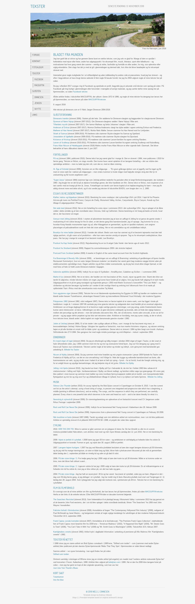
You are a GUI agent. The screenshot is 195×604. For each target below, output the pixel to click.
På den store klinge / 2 (67, 466)
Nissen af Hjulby (60, 355)
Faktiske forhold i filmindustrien (66, 510)
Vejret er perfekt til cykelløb (69, 440)
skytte (37, 108)
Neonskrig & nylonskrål (62, 399)
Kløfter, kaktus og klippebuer (65, 197)
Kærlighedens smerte (62, 532)
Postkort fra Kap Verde (62, 243)
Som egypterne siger (61, 293)
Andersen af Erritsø (61, 127)
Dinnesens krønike (61, 118)
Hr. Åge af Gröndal (61, 169)
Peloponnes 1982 (60, 301)
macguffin (39, 85)
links (34, 114)
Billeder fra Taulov (71, 350)
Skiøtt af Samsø (60, 134)
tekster (36, 73)
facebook (38, 79)
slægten (36, 91)
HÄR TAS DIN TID (66, 429)
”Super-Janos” (59, 180)
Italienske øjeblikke (61, 272)
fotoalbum (37, 67)
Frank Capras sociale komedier (66, 521)
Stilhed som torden (61, 554)
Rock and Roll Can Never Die (65, 407)
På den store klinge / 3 (67, 458)
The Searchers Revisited (63, 499)
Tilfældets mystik (60, 124)
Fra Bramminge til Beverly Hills (66, 258)
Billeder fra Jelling (155, 377)
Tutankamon (58, 577)
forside (36, 54)
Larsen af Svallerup (61, 143)
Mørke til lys (58, 277)
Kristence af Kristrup (61, 140)
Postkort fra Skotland (62, 248)
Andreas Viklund (105, 595)
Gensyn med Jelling (61, 219)
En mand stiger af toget (63, 341)
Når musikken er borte (62, 417)
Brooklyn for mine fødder (63, 232)
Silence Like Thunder (62, 386)
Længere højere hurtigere (68, 448)
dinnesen (38, 97)
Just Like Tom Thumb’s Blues (65, 568)
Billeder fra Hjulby (126, 363)
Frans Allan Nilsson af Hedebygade (67, 146)
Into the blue (58, 580)
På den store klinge (66, 474)
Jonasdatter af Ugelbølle (63, 137)
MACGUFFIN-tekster (97, 99)
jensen (38, 103)
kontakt (36, 61)
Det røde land (58, 208)
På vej (56, 158)
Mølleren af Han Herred (62, 130)
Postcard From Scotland (63, 253)
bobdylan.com (114, 562)
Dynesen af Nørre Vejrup (63, 121)
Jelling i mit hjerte (60, 368)
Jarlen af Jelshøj (60, 324)
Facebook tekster (80, 92)
